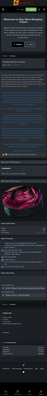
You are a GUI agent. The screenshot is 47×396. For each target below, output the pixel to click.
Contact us (6, 368)
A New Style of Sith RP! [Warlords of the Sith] (20, 243)
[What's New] (44, 9)
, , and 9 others (21, 154)
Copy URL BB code (7, 285)
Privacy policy (28, 368)
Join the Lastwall (10, 257)
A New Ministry (9, 260)
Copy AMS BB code (7, 292)
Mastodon (6, 332)
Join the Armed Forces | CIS (14, 266)
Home (42, 368)
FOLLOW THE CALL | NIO (13, 250)
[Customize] (39, 9)
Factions (5, 319)
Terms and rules (17, 368)
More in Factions (7, 238)
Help (36, 368)
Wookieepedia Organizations (12, 323)
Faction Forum (7, 317)
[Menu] (2, 9)
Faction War (6, 321)
